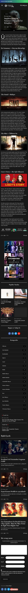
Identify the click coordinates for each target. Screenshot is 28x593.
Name (2, 557)
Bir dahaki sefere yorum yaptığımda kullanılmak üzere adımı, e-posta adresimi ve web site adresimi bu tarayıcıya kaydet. (13, 573)
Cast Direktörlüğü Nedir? (6, 302)
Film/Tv (6, 13)
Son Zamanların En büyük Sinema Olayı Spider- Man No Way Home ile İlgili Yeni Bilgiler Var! (13, 524)
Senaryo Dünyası (13, 13)
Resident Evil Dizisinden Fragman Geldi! (13, 460)
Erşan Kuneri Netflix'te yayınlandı (13, 491)
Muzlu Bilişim (9, 585)
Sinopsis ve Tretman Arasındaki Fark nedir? (20, 303)
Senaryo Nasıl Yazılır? (4, 1)
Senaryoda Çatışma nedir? (19, 321)
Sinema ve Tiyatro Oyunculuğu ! (6, 321)
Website (3, 566)
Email (2, 561)
